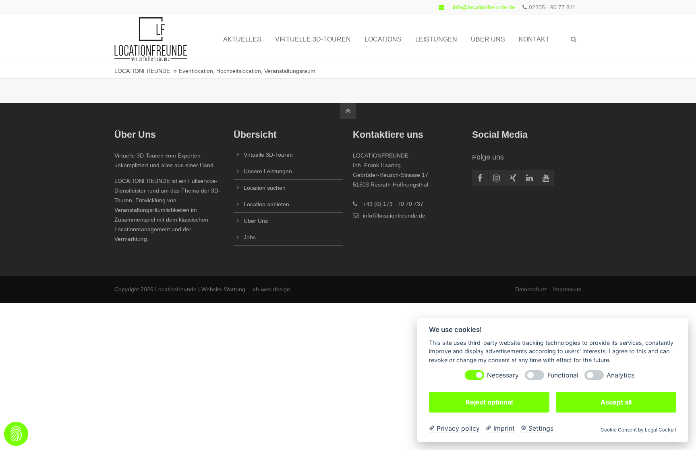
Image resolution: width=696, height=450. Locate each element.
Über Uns (256, 221)
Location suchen (265, 188)
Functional (562, 375)
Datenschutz (531, 289)
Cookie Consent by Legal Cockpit (638, 430)
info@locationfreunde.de (484, 7)
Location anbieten (266, 204)
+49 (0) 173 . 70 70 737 (393, 204)
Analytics (620, 375)
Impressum (567, 289)
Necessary (503, 375)
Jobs (250, 237)
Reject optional (489, 402)
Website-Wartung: (224, 289)
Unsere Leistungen (268, 171)
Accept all (616, 402)
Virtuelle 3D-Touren (268, 154)
